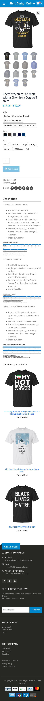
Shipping (5, 654)
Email (31, 188)
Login (4, 632)
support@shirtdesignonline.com (17, 567)
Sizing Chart (6, 651)
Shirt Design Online (22, 3)
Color (5, 131)
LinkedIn (20, 188)
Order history (7, 630)
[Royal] (24, 135)
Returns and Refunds (10, 661)
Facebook (12, 188)
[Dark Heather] (14, 135)
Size (4, 140)
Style (5, 112)
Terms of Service (8, 666)
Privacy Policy (7, 663)
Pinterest (27, 188)
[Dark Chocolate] (9, 135)
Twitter (16, 188)
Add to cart (13, 169)
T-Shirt (13, 183)
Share (6, 188)
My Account (6, 627)
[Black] (5, 135)
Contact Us (6, 648)
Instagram (15, 581)
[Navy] (19, 135)
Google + (23, 188)
